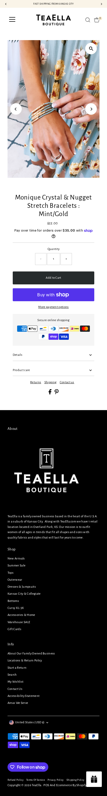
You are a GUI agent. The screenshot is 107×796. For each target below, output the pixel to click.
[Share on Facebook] (50, 393)
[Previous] (16, 109)
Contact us (67, 382)
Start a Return (17, 667)
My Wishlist (16, 681)
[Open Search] (87, 20)
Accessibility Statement (23, 696)
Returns (35, 382)
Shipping (50, 382)
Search (12, 674)
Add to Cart (53, 277)
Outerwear (15, 579)
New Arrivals (16, 558)
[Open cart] (96, 20)
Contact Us (15, 689)
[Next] (91, 109)
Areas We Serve (18, 703)
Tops (11, 572)
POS (46, 785)
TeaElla (36, 785)
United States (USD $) (30, 722)
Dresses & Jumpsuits (22, 586)
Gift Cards (14, 629)
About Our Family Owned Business (31, 653)
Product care (21, 370)
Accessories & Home (21, 615)
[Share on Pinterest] (57, 393)
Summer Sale (17, 565)
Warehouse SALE (19, 622)
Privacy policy (56, 780)
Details (17, 355)
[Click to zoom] (91, 48)
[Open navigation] (12, 19)
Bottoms (13, 601)
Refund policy (16, 780)
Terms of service (35, 780)
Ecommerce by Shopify (71, 785)
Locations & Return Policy (25, 660)
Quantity (54, 249)
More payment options (53, 307)
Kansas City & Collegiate (24, 593)
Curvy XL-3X (16, 608)
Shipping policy (75, 780)
